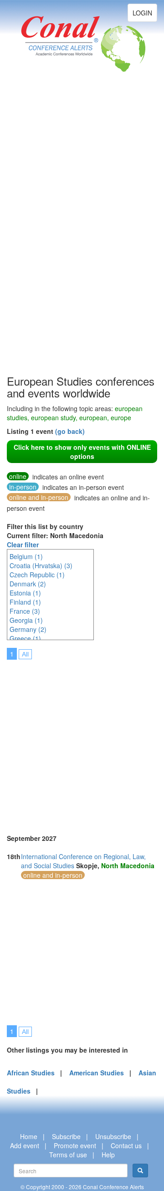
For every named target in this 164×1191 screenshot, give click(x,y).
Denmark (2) (28, 583)
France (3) (25, 611)
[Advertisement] (43, 236)
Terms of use (68, 1154)
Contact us (126, 1145)
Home (28, 1136)
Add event (24, 1145)
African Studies (31, 1072)
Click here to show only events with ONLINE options (82, 452)
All (25, 654)
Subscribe (66, 1136)
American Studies (96, 1072)
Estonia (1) (25, 592)
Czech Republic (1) (37, 574)
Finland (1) (25, 601)
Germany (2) (28, 629)
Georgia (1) (26, 620)
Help (108, 1154)
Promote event (75, 1145)
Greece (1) (25, 638)
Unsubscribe (113, 1136)
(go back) (70, 431)
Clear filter (23, 544)
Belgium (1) (26, 556)
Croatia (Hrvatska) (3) (41, 565)
